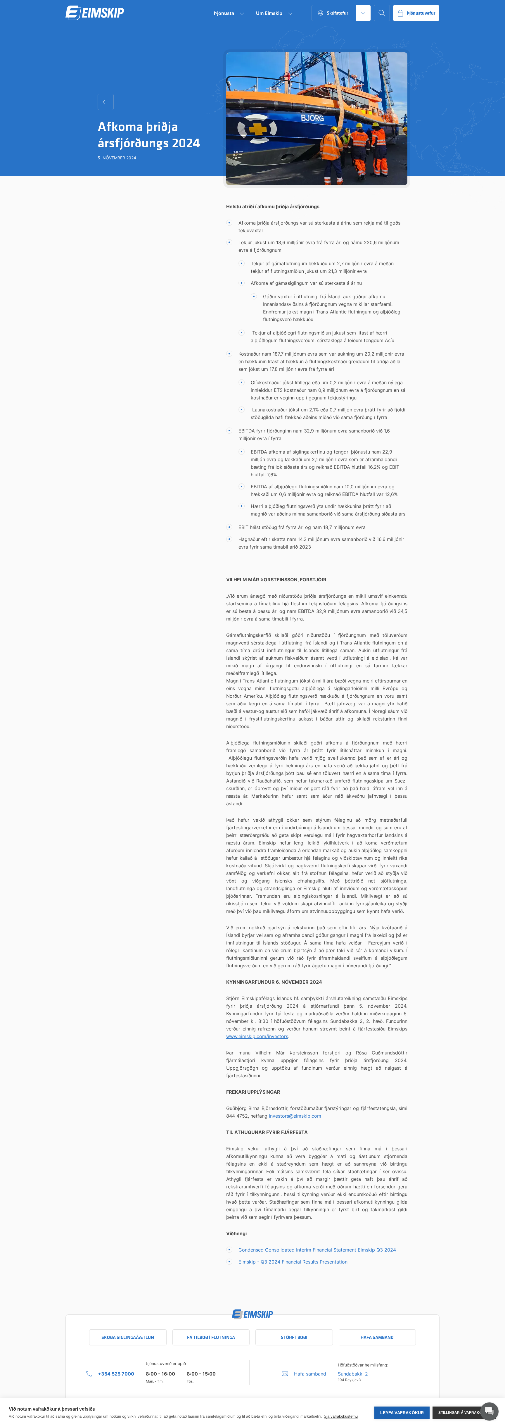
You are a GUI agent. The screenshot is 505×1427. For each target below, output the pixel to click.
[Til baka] (106, 102)
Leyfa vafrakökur (402, 1413)
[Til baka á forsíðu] (94, 13)
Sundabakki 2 (353, 1374)
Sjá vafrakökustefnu (341, 1416)
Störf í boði (294, 1337)
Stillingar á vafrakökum (464, 1413)
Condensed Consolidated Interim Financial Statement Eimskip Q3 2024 (317, 1250)
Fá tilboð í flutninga (211, 1337)
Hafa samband (377, 1337)
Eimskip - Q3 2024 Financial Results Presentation (292, 1262)
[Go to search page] (382, 13)
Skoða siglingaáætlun (127, 1337)
